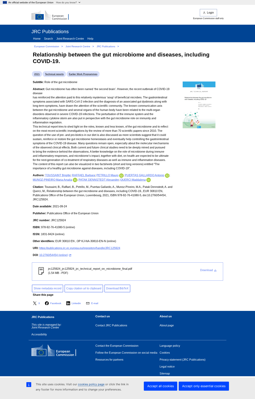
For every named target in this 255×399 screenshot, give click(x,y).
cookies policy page (91, 384)
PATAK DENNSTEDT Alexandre (99, 179)
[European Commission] (52, 15)
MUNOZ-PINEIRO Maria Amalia (52, 179)
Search (48, 38)
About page (167, 325)
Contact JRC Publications (111, 325)
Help (90, 38)
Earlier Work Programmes (83, 74)
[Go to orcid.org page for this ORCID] (121, 175)
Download (207, 270)
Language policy (170, 345)
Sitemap (165, 373)
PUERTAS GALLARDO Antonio (144, 175)
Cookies (165, 352)
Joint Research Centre (70, 38)
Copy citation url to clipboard (83, 288)
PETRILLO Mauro (107, 175)
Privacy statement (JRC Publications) (182, 359)
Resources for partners (109, 359)
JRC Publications (106, 46)
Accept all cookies (160, 386)
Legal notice (167, 366)
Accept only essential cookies (204, 386)
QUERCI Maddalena (133, 179)
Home (37, 38)
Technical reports (54, 74)
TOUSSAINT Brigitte (58, 175)
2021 (37, 74)
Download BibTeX (117, 288)
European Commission (46, 46)
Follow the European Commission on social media (126, 352)
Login (210, 12)
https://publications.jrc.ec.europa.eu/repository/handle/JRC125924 (79, 248)
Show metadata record (47, 288)
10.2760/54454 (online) (53, 255)
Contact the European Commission (116, 345)
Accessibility (39, 334)
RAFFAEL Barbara (83, 175)
